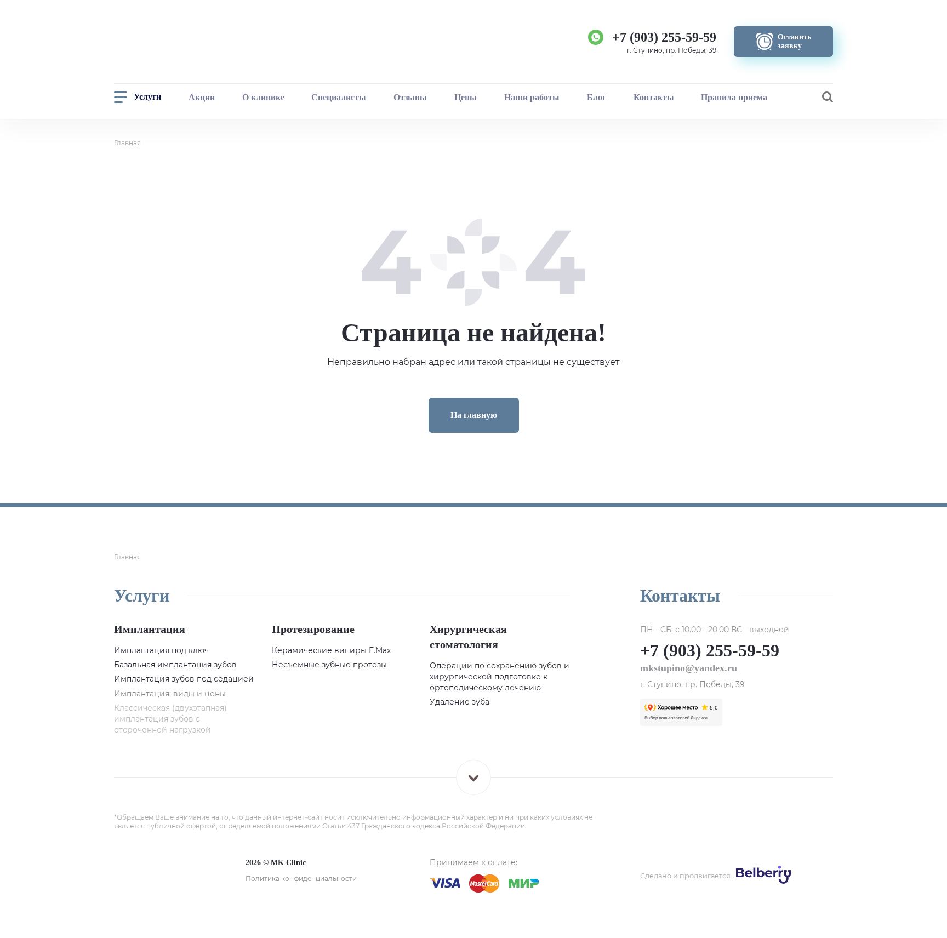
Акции (202, 97)
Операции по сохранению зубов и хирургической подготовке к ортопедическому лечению (499, 677)
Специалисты (338, 97)
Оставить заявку (830, 905)
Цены (465, 97)
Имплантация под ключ (161, 650)
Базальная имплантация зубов (175, 665)
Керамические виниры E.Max (331, 650)
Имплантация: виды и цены (170, 694)
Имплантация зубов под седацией (184, 679)
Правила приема (734, 97)
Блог (596, 97)
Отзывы (410, 97)
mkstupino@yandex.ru (688, 667)
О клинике (263, 97)
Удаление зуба (459, 702)
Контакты (654, 97)
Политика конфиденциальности (301, 878)
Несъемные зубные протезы (329, 665)
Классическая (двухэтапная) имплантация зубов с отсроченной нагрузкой (170, 719)
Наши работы (532, 97)
